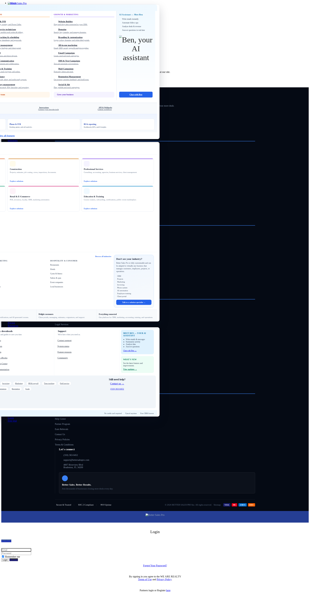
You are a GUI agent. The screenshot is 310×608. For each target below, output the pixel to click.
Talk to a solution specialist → (133, 302)
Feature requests (64, 352)
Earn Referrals (61, 429)
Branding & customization (72, 38)
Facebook (6, 541)
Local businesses (56, 287)
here (168, 590)
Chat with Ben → (130, 351)
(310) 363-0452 (117, 389)
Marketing (19, 383)
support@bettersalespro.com (76, 460)
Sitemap (217, 505)
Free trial (12, 420)
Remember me (12, 556)
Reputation (16, 389)
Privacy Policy (164, 579)
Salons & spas (55, 278)
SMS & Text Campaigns (67, 62)
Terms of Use (145, 579)
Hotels (52, 269)
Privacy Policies (62, 439)
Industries (13, 140)
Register (14, 559)
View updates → (130, 369)
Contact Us (60, 434)
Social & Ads (67, 85)
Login (11, 418)
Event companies (56, 282)
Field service (64, 383)
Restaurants (54, 265)
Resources (13, 325)
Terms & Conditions (64, 444)
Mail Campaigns (63, 70)
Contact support (64, 340)
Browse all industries (103, 256)
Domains (70, 30)
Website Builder (71, 22)
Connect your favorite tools (48, 108)
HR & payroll (33, 383)
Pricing (11, 322)
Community (62, 358)
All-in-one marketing (71, 46)
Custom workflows (105, 108)
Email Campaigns (66, 54)
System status (63, 346)
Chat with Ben (135, 94)
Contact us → (117, 383)
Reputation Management (71, 77)
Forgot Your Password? (155, 565)
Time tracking (49, 383)
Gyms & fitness (56, 273)
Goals (27, 389)
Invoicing (6, 383)
